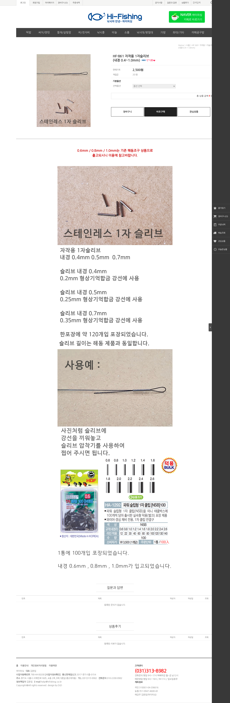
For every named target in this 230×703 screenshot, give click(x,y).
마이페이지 (49, 3)
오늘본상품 (222, 249)
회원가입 (36, 3)
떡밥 (28, 32)
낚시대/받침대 (145, 32)
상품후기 (185, 3)
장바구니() (63, 3)
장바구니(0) (223, 216)
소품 (126, 32)
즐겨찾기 (221, 208)
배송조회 (221, 233)
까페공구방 (198, 32)
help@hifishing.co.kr (51, 682)
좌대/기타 (178, 32)
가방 (162, 32)
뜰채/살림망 (64, 32)
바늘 (114, 32)
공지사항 (158, 3)
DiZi (60, 685)
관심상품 (221, 241)
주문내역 (221, 225)
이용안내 (24, 666)
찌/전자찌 (84, 32)
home (181, 45)
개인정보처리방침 (39, 666)
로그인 (23, 3)
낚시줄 (101, 32)
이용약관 (53, 666)
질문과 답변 (172, 3)
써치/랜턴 (44, 32)
